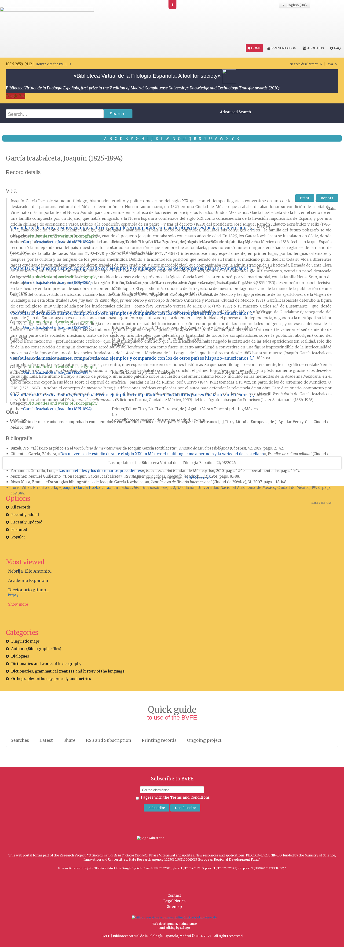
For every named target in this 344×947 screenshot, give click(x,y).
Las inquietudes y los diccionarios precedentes (100, 470)
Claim (331, 208)
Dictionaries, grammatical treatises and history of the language (67, 671)
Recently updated (26, 522)
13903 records (198, 477)
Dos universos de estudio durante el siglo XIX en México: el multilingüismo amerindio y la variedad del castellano (162, 454)
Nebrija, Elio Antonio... (30, 571)
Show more (18, 604)
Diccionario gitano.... (28, 589)
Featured (19, 529)
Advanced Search (235, 112)
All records (21, 507)
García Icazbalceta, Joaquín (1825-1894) (57, 242)
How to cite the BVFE (51, 64)
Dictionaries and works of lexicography (62, 236)
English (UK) (296, 5)
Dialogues (20, 656)
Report (327, 198)
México (263, 227)
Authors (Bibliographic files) (36, 649)
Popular (18, 537)
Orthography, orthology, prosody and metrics (51, 678)
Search (117, 113)
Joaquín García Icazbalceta (85, 487)
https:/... (14, 595)
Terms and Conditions (190, 797)
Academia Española (28, 580)
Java (329, 64)
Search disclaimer (304, 64)
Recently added (25, 514)
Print (305, 198)
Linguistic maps (25, 641)
